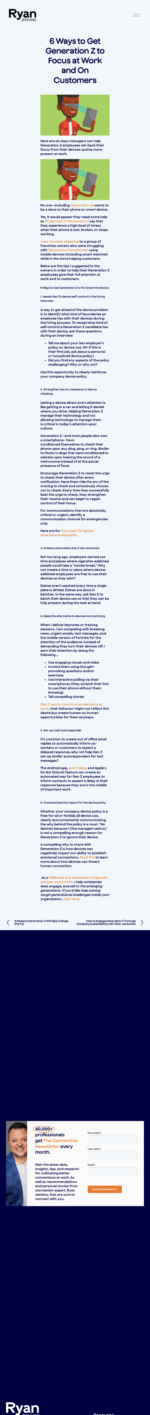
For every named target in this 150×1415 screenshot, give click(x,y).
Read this (87, 857)
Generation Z (81, 205)
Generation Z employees (68, 250)
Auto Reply (77, 768)
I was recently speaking (59, 241)
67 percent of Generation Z (67, 221)
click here (71, 899)
